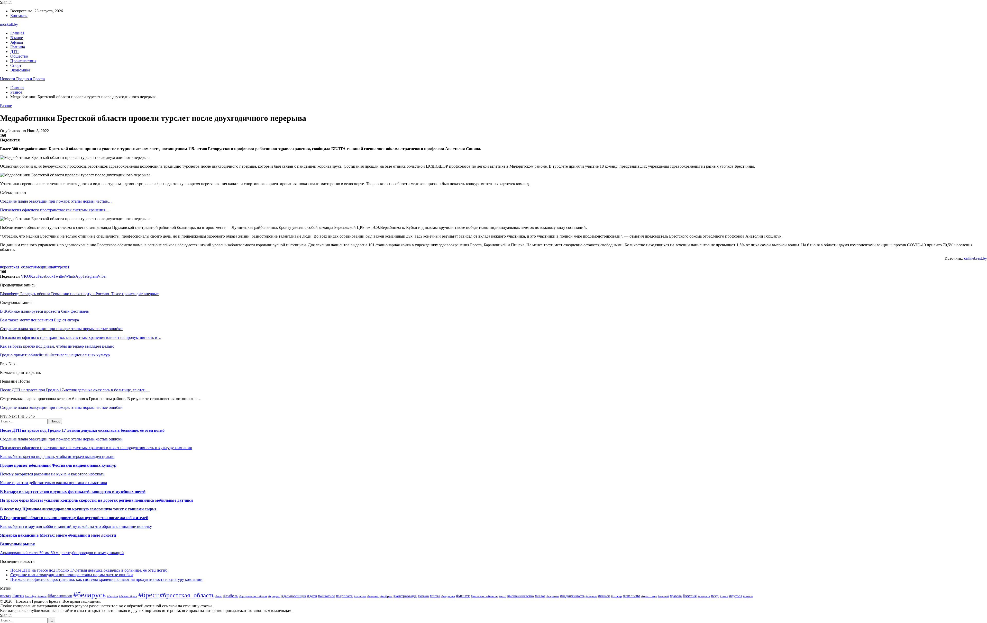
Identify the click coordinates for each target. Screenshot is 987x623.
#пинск (604, 596)
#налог (540, 596)
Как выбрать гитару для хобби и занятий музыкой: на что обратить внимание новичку (76, 526)
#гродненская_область (253, 596)
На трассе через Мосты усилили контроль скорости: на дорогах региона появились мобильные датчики (96, 500)
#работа (676, 596)
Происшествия (23, 61)
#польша (631, 595)
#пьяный (663, 596)
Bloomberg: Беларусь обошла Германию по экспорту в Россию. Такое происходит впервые (79, 294)
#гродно (274, 596)
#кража (423, 596)
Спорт (15, 65)
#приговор (649, 596)
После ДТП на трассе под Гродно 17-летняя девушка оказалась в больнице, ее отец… (75, 390)
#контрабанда (405, 596)
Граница (17, 47)
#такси (724, 596)
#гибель (230, 595)
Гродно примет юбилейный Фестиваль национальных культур (58, 465)
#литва (435, 596)
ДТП (14, 51)
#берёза (112, 596)
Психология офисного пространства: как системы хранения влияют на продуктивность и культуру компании (96, 448)
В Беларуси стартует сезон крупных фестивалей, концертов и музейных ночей (72, 491)
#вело (218, 596)
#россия (690, 596)
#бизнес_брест (128, 596)
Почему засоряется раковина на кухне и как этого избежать (52, 474)
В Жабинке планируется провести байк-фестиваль (44, 311)
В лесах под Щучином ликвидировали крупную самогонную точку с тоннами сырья (78, 509)
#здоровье (360, 596)
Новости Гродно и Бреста (22, 79)
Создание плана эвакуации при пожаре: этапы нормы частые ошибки (61, 407)
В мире (16, 37)
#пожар (616, 596)
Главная (17, 33)
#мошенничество (520, 596)
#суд (715, 596)
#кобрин (386, 596)
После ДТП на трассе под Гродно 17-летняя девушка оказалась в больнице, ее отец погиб (82, 430)
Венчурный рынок (17, 544)
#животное (326, 596)
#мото (502, 596)
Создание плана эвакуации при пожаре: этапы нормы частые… (56, 201)
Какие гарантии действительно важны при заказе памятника (53, 483)
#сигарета (704, 596)
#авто (18, 595)
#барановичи (60, 595)
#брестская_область (17, 267)
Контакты (19, 15)
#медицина (44, 267)
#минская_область (484, 596)
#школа (748, 596)
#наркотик (552, 596)
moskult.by (9, 24)
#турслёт (61, 267)
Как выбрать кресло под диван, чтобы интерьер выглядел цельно (57, 456)
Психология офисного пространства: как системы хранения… (54, 210)
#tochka (5, 596)
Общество (19, 56)
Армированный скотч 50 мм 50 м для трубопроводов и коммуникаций (62, 552)
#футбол (735, 596)
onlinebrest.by (975, 258)
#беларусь (89, 595)
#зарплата (344, 596)
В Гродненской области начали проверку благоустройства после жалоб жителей (74, 518)
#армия (42, 596)
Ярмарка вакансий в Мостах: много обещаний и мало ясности (58, 535)
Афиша (16, 42)
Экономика (20, 70)
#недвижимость (572, 596)
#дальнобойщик (293, 596)
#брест (148, 595)
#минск (463, 595)
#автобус (30, 596)
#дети (312, 596)
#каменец (373, 596)
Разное (6, 105)
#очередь (591, 596)
